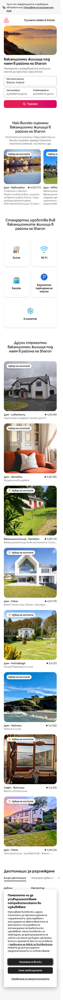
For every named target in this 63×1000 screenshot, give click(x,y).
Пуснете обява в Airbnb (39, 20)
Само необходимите (30, 970)
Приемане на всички (30, 962)
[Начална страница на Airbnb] (6, 20)
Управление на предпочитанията (30, 978)
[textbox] (17, 94)
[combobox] (30, 83)
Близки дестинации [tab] (15, 877)
